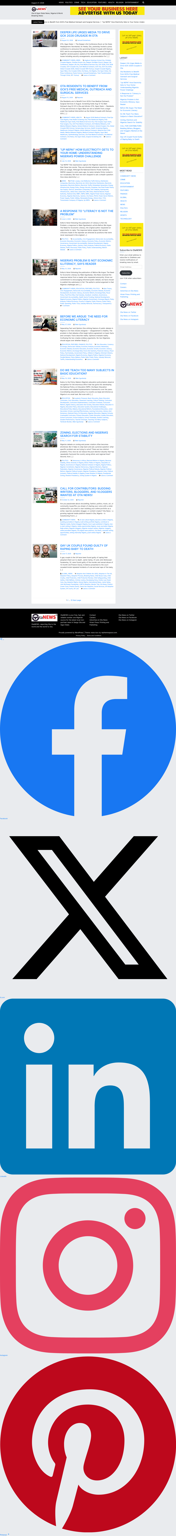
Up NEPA (87, 200)
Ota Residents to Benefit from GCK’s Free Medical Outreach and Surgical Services (86, 89)
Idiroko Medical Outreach (88, 130)
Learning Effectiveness (80, 411)
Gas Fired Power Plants (106, 187)
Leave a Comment (89, 75)
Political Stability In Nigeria (76, 473)
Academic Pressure (80, 398)
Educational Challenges (98, 407)
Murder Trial (95, 584)
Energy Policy (74, 187)
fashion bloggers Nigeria (79, 524)
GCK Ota (98, 66)
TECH (83, 2)
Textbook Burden (66, 422)
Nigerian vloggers (105, 528)
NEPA (83, 194)
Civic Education (101, 344)
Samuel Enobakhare (83, 40)
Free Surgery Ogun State (103, 122)
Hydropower (104, 189)
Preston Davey (74, 586)
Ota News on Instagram (129, 319)
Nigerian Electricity (73, 196)
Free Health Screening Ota (78, 119)
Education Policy (71, 407)
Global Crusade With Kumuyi (84, 69)
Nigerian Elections (95, 467)
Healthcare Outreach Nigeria (69, 130)
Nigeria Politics (72, 245)
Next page (77, 600)
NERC (87, 194)
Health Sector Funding (86, 297)
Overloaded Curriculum (68, 415)
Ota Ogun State (102, 71)
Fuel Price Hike (70, 295)
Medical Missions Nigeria (73, 132)
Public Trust (76, 303)
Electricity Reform (74, 185)
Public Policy (82, 247)
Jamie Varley (106, 582)
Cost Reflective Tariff (87, 181)
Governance (64, 243)
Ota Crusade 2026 (74, 71)
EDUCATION (92, 2)
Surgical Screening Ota (93, 136)
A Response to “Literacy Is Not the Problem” (86, 212)
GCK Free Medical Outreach (82, 124)
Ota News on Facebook (129, 316)
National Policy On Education (77, 413)
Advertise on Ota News (129, 291)
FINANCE (82, 344)
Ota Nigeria (93, 71)
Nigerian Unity (102, 471)
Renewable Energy (86, 198)
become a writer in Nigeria (104, 520)
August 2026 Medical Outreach (96, 117)
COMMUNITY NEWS (68, 60)
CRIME (76, 2)
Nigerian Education (94, 413)
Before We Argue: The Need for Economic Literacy (84, 318)
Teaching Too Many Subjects (97, 419)
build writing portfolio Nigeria (90, 522)
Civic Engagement (89, 239)
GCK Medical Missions (99, 124)
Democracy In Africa (79, 460)
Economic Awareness (101, 346)
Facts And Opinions (90, 351)
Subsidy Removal (86, 303)
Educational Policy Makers (69, 409)
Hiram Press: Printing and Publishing (130, 295)
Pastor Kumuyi (77, 73)
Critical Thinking (98, 400)
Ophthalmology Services (76, 134)
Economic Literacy (80, 241)
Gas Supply (64, 189)
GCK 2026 (101, 64)
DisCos (97, 181)
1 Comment (66, 305)
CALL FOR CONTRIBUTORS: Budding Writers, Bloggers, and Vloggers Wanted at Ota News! (86, 492)
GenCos (71, 189)
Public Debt (85, 357)
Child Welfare (69, 580)
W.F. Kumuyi (75, 75)
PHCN (96, 196)
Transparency (107, 303)
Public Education (94, 415)
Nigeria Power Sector (97, 194)
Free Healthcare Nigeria (96, 119)
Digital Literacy (71, 404)
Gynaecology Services (82, 128)
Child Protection (71, 578)
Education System (84, 407)
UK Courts (69, 588)
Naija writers (64, 528)
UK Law (76, 588)
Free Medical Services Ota (89, 64)
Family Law (102, 580)
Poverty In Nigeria (85, 301)
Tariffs (62, 359)
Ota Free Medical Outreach (94, 134)
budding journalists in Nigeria (70, 522)
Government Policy (80, 353)
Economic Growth (93, 348)
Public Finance (96, 301)
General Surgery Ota (102, 126)
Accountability (77, 239)
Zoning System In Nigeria (88, 475)
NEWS (61, 2)
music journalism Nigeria (105, 526)
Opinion (83, 196)
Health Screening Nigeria (99, 128)
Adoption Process (77, 576)
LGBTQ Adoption (84, 584)
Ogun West (64, 71)
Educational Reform (84, 409)
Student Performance (67, 419)
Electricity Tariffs (86, 185)
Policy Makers (75, 357)
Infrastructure (64, 191)
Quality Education (107, 415)
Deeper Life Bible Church (94, 62)
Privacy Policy (80, 635)
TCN (104, 198)
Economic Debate (97, 290)
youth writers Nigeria (94, 532)
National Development (95, 243)
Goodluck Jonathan (91, 295)
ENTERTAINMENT (132, 2)
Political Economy (100, 245)
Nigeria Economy (66, 299)
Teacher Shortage (81, 419)
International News (95, 582)
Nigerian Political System (74, 471)
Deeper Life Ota (74, 64)
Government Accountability (78, 243)
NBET (78, 194)
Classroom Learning (85, 400)
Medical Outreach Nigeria (91, 132)
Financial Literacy (103, 351)
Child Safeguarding (100, 578)
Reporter (80, 97)
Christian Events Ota (78, 62)
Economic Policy (92, 241)
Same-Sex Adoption (86, 586)
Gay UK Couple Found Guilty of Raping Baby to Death (84, 547)
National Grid (71, 194)
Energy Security (85, 187)
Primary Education (82, 415)
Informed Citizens (106, 353)
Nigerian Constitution (67, 467)
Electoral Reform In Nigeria (95, 460)
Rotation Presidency (72, 475)
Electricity (71, 183)
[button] (1, 640)
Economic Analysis (87, 346)
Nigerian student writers (90, 528)
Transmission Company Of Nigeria (71, 200)
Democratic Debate (74, 346)
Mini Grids (89, 191)
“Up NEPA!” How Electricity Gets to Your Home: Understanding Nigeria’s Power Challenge (87, 153)
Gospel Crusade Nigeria (103, 69)
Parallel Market (65, 357)
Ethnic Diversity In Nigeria (75, 462)
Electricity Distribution (97, 183)
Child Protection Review (85, 578)
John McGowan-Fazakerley (69, 584)
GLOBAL (64, 573)
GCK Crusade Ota (72, 66)
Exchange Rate (100, 293)
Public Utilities (75, 198)
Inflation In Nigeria (94, 353)
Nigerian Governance (75, 469)
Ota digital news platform (85, 530)
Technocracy (97, 303)
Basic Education (93, 398)
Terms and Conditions (94, 635)
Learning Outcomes (95, 411)
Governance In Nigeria (73, 465)
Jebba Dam (74, 191)
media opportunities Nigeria (86, 526)
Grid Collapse (95, 189)
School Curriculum (66, 417)
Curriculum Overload (95, 402)
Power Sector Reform (106, 196)
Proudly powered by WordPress (71, 633)
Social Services (99, 586)
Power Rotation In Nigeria (93, 473)
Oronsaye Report (103, 299)
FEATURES (102, 2)
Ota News (84, 71)
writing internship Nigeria (78, 532)
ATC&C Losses (75, 181)
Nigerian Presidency (90, 471)
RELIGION (119, 2)
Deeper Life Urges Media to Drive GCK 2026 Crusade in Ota (85, 34)
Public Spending (65, 303)
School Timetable (90, 417)
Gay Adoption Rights (71, 582)
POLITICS (69, 2)
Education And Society (84, 404)
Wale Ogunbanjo (80, 161)
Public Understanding (94, 247)
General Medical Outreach (86, 126)
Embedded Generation (100, 185)
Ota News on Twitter (128, 312)
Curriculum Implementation (79, 402)
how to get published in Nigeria (98, 524)
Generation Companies (82, 189)
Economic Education (67, 241)
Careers (123, 287)
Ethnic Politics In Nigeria (92, 462)
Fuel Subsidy (80, 295)
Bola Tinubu (108, 288)
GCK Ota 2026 (107, 66)
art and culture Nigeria (86, 520)
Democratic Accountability (104, 239)
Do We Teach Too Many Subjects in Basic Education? (87, 372)
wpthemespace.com (109, 633)
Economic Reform (105, 241)
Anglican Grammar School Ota (94, 60)
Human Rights (83, 582)
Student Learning (102, 417)
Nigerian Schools (107, 413)
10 (71, 600)
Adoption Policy (65, 576)
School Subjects (78, 417)
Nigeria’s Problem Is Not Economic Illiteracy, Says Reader (86, 262)
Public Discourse (71, 247)
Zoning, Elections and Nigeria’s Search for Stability (84, 434)
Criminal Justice (80, 580)
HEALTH (111, 2)
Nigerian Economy (105, 355)
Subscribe (126, 273)
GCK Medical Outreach (86, 66)
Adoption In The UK (105, 573)
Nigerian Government (90, 299)
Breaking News (89, 576)
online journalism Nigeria (68, 530)
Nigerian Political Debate (91, 469)
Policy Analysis (89, 245)
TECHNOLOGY (126, 219)
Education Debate (98, 404)
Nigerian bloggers (75, 528)
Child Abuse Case (101, 576)
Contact (123, 284)
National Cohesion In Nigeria (90, 465)
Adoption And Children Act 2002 (87, 573)
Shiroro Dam (98, 198)
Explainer (94, 187)
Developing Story (92, 580)
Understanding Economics (74, 359)
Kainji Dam (82, 191)
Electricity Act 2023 (82, 183)
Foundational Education (100, 409)
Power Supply (64, 198)
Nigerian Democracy (82, 467)
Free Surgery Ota (66, 124)
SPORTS (123, 215)
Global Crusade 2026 (67, 69)
